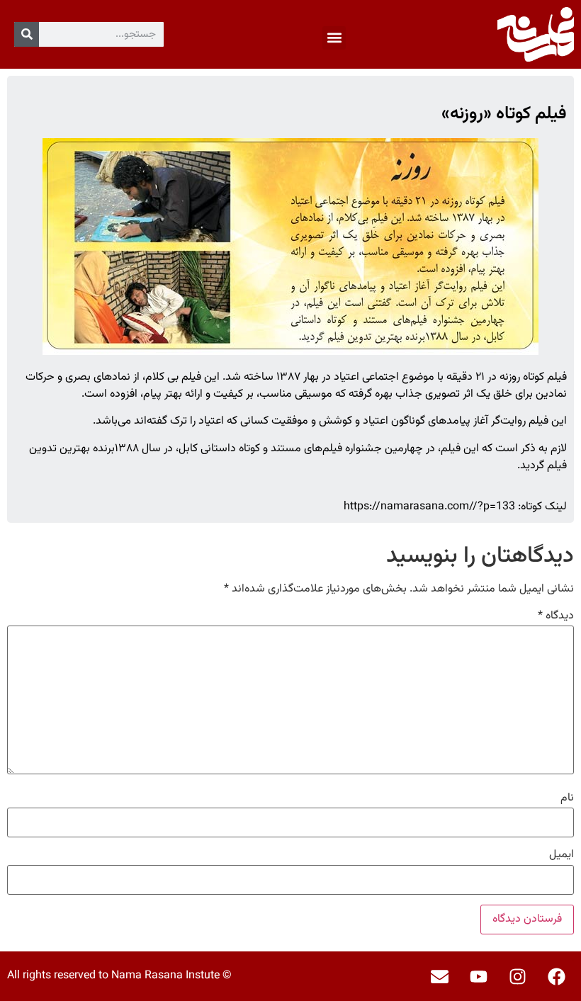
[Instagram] (517, 976)
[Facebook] (556, 976)
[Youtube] (478, 976)
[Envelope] (439, 976)
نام (567, 798)
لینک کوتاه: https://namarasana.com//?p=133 (455, 507)
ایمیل (561, 855)
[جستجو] (26, 34)
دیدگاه (556, 616)
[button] (334, 38)
